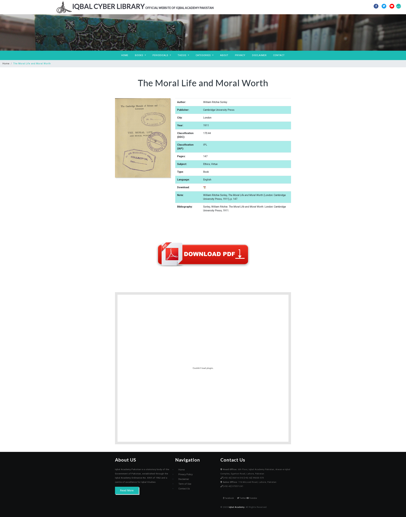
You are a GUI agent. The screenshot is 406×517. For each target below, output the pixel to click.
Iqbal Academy (236, 507)
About (224, 55)
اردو (398, 6)
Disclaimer (259, 55)
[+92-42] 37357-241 (233, 486)
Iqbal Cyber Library (143, 6)
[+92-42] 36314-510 (233, 478)
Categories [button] (204, 55)
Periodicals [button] (161, 55)
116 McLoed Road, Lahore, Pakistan (249, 482)
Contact (279, 55)
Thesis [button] (182, 55)
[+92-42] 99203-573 (254, 478)
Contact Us (184, 488)
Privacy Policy (185, 474)
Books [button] (139, 55)
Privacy (240, 55)
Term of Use (184, 484)
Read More (127, 490)
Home (124, 55)
